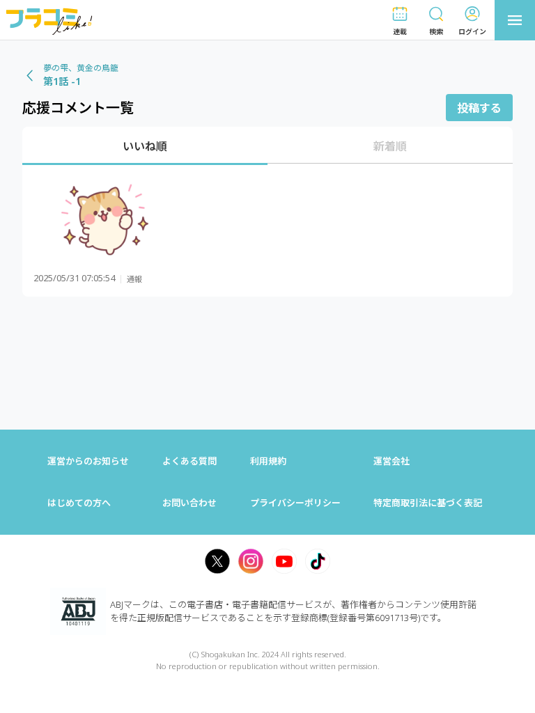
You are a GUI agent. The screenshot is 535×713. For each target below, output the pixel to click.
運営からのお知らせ (88, 461)
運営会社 (391, 461)
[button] (400, 20)
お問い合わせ (189, 502)
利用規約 (268, 461)
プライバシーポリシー (295, 502)
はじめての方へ (79, 502)
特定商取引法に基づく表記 (427, 502)
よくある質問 (189, 461)
